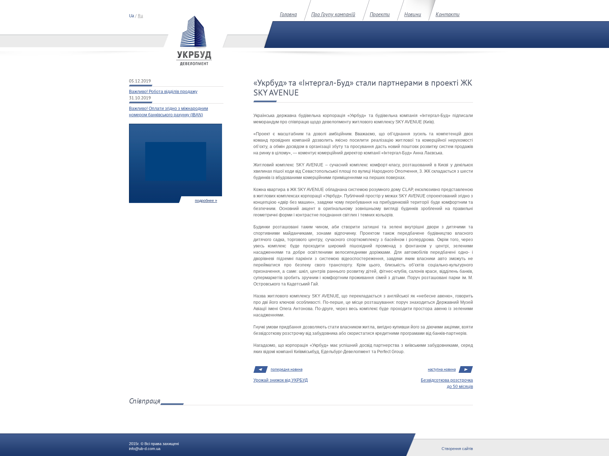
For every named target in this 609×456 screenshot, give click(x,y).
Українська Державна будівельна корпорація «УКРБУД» (194, 41)
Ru (140, 16)
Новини (412, 14)
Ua (131, 16)
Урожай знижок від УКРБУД (280, 380)
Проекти (380, 14)
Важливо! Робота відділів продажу (163, 91)
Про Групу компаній (333, 14)
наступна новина (442, 369)
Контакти (448, 14)
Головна (288, 14)
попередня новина (286, 369)
